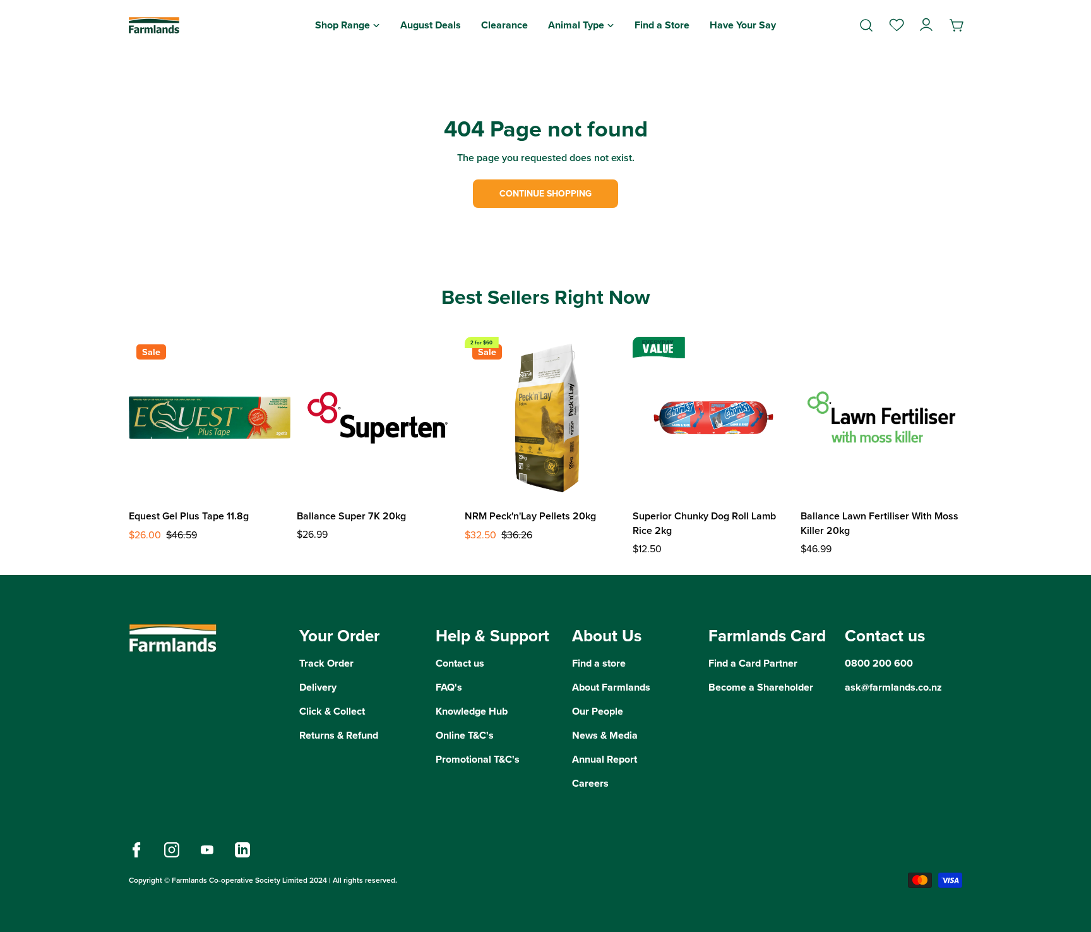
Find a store (599, 663)
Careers (590, 783)
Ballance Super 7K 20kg (351, 516)
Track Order (326, 663)
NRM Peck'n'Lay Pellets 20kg (530, 516)
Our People (597, 711)
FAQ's (449, 687)
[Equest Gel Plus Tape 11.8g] (209, 418)
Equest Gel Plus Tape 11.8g (189, 516)
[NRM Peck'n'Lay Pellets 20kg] (545, 418)
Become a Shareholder (760, 687)
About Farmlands (611, 687)
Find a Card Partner (752, 663)
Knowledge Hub (472, 711)
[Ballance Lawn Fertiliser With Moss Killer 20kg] (881, 418)
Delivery (318, 687)
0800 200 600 (879, 663)
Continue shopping (545, 193)
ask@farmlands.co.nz (893, 687)
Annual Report (604, 759)
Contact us (460, 663)
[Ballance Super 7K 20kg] (377, 418)
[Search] (866, 25)
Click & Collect (332, 711)
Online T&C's (465, 735)
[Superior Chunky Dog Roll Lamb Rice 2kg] (713, 418)
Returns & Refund (338, 735)
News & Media (605, 735)
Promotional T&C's (478, 759)
